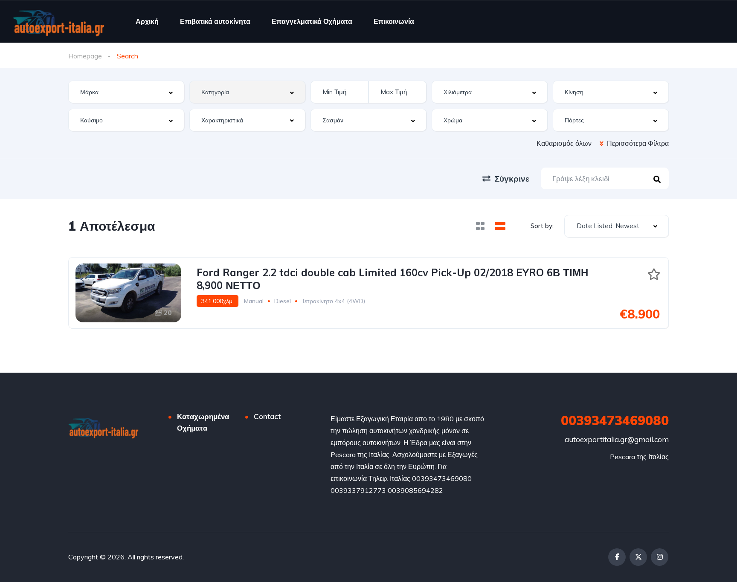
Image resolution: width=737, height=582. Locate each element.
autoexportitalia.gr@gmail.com (617, 439)
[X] (638, 557)
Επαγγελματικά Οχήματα (312, 21)
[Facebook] (617, 557)
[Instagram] (659, 557)
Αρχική (147, 21)
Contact (267, 416)
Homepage (85, 56)
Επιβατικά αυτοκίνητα (215, 21)
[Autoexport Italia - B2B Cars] (58, 21)
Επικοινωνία (394, 21)
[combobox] (126, 92)
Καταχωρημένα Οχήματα (203, 422)
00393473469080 (615, 420)
